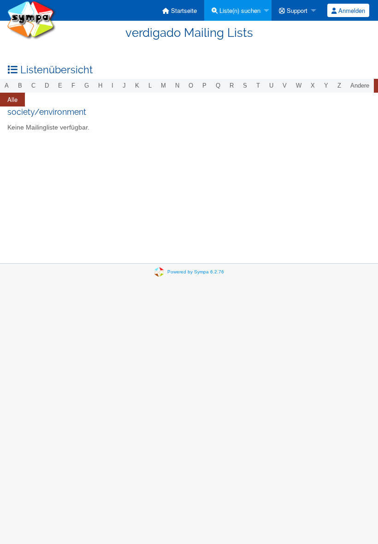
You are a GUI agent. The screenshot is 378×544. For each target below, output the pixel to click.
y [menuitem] (326, 85)
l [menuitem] (150, 85)
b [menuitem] (20, 85)
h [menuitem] (100, 85)
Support (296, 10)
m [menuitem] (163, 85)
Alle (12, 99)
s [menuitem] (245, 85)
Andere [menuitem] (359, 85)
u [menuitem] (271, 85)
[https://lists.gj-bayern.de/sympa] (31, 19)
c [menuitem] (33, 85)
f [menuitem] (73, 85)
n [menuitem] (177, 85)
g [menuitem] (86, 85)
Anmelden (351, 10)
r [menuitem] (232, 85)
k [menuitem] (137, 85)
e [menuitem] (60, 85)
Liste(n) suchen (239, 10)
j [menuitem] (124, 85)
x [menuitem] (313, 85)
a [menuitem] (7, 85)
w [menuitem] (298, 85)
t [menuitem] (258, 85)
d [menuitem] (47, 85)
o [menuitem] (191, 85)
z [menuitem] (339, 85)
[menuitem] (179, 10)
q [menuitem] (218, 85)
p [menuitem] (204, 85)
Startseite (183, 10)
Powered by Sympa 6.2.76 (195, 271)
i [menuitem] (112, 85)
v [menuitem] (285, 85)
